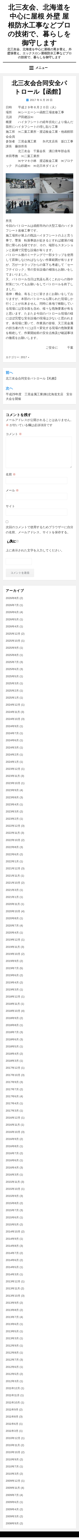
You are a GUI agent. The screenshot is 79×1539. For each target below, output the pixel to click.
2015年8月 (12, 1203)
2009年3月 (12, 1516)
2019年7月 (12, 968)
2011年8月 (12, 1416)
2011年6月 (12, 1423)
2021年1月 (12, 896)
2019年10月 (13, 953)
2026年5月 (12, 619)
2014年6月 (12, 1260)
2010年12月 (13, 1438)
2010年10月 (13, 1452)
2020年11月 (13, 904)
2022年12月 (13, 825)
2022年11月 (13, 832)
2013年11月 (13, 1288)
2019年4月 (12, 982)
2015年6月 (12, 1217)
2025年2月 (12, 690)
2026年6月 (12, 612)
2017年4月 (12, 1103)
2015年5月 (12, 1224)
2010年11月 (13, 1445)
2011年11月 (13, 1395)
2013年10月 (13, 1295)
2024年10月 (13, 718)
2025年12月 (13, 633)
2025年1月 (12, 697)
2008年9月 (12, 1523)
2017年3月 (12, 1110)
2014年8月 (12, 1245)
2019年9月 (12, 960)
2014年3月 (12, 1274)
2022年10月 (13, 840)
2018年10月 (13, 1010)
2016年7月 (12, 1153)
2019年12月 (13, 939)
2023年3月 (12, 811)
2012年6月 (12, 1366)
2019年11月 (13, 946)
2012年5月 (12, 1373)
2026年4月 (12, 626)
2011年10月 (13, 1402)
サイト (10, 506)
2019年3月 (12, 989)
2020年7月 (12, 925)
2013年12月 (13, 1281)
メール (12, 490)
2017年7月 (12, 1089)
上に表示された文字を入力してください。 (35, 550)
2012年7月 (12, 1359)
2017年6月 (12, 1096)
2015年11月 (13, 1181)
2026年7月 (12, 605)
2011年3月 (12, 1430)
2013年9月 (12, 1302)
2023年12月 (13, 768)
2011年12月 (13, 1388)
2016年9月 (12, 1138)
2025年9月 (12, 647)
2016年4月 (12, 1167)
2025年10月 (13, 640)
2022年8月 (12, 847)
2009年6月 (12, 1502)
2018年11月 (13, 1003)
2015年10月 (13, 1188)
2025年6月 (12, 669)
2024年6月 (12, 740)
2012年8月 (12, 1352)
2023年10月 (13, 783)
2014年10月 (13, 1231)
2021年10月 (13, 882)
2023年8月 (12, 797)
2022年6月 (12, 854)
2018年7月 (12, 1032)
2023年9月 (12, 790)
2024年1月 (12, 761)
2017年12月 (13, 1067)
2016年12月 (13, 1117)
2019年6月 (12, 975)
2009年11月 (13, 1487)
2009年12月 (13, 1480)
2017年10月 (13, 1075)
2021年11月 (13, 875)
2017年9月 (12, 1082)
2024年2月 (12, 754)
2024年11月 (13, 711)
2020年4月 (12, 932)
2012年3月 (12, 1381)
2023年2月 (12, 818)
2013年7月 (12, 1317)
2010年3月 (12, 1473)
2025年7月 (12, 662)
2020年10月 (13, 911)
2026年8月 (12, 598)
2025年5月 (12, 676)
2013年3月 (12, 1338)
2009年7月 (12, 1495)
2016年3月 (12, 1174)
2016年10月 (13, 1131)
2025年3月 (12, 683)
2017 (24, 357)
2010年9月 (12, 1459)
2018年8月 (12, 1025)
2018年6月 (12, 1039)
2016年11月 (13, 1124)
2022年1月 (12, 861)
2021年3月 (12, 889)
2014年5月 (12, 1267)
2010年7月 (12, 1466)
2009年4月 (12, 1509)
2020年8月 (12, 918)
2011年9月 (12, 1409)
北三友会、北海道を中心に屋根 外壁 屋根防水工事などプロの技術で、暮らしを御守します (39, 25)
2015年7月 (12, 1210)
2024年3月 (12, 747)
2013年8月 (12, 1309)
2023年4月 (12, 804)
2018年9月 (12, 1018)
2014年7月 (12, 1253)
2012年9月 (12, 1345)
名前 (11, 474)
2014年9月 (12, 1238)
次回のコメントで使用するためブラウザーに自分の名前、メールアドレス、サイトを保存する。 (39, 530)
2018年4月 (12, 1053)
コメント (14, 434)
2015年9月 (12, 1195)
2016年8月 (12, 1146)
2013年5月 (12, 1331)
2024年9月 (12, 726)
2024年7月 (12, 733)
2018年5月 (12, 1046)
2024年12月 (13, 704)
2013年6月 (12, 1324)
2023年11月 (13, 775)
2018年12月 (13, 996)
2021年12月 (13, 868)
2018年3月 (12, 1060)
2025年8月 (12, 654)
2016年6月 (12, 1160)
